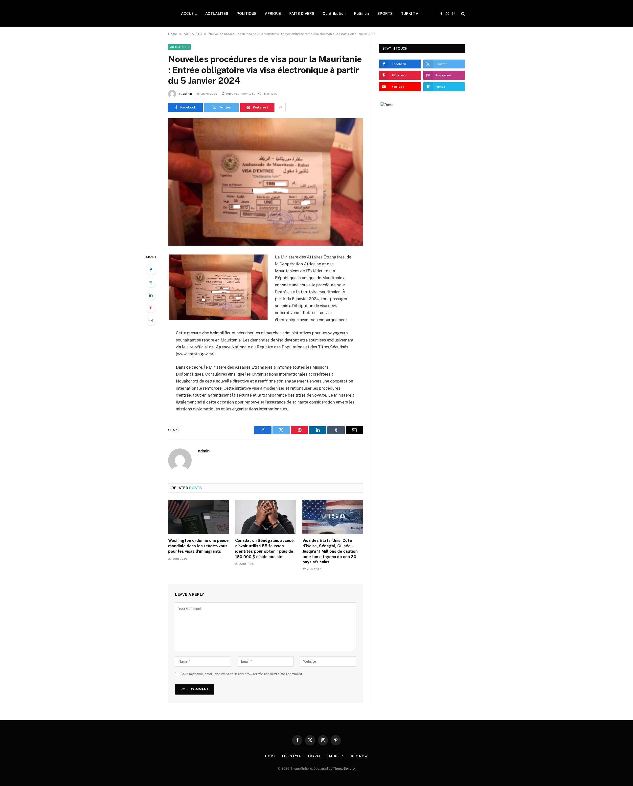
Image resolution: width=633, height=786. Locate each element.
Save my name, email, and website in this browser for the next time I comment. (242, 674)
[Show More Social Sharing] (281, 107)
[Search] (462, 13)
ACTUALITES (216, 13)
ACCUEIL (189, 13)
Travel (314, 756)
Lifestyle (291, 756)
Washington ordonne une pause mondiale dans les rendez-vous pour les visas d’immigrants (198, 546)
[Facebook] (151, 270)
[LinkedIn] (151, 295)
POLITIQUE (246, 13)
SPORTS (385, 13)
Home (270, 756)
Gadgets (336, 756)
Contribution (334, 13)
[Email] (151, 320)
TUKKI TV (409, 13)
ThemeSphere (344, 768)
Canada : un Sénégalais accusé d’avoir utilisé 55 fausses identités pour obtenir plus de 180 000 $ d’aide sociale (264, 548)
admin (187, 93)
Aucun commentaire (240, 93)
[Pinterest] (151, 308)
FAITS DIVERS (301, 13)
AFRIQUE (273, 13)
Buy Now (359, 756)
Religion (361, 13)
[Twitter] (151, 282)
